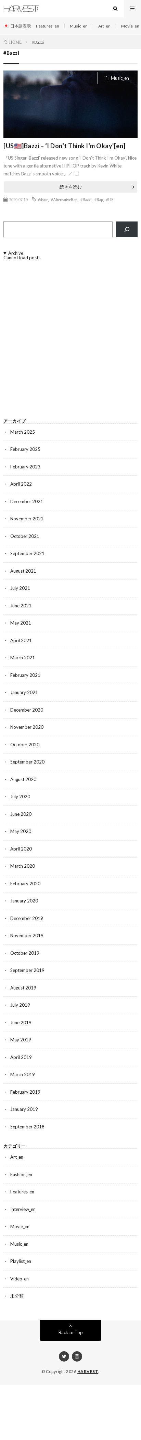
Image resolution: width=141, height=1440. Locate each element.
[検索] (127, 229)
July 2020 (20, 796)
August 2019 (23, 987)
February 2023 (25, 466)
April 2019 (21, 1057)
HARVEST (88, 1371)
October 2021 (24, 536)
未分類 (17, 1296)
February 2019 (25, 1092)
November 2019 (26, 935)
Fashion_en (21, 1174)
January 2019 (24, 1109)
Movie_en (130, 26)
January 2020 (24, 900)
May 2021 (20, 623)
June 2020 (20, 814)
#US (110, 199)
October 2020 (24, 744)
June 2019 (20, 1022)
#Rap (98, 199)
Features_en (47, 26)
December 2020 (26, 710)
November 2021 (26, 518)
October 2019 (24, 953)
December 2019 (26, 918)
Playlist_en (20, 1261)
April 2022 (21, 484)
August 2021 (23, 571)
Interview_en (23, 1209)
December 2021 (26, 501)
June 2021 (20, 605)
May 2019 (20, 1039)
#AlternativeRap (64, 199)
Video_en (19, 1278)
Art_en (104, 26)
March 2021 (22, 657)
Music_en (79, 26)
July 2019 (20, 1005)
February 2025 (25, 449)
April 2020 (21, 849)
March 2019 (22, 1074)
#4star (43, 199)
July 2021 (20, 588)
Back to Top (71, 1332)
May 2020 (20, 831)
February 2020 (25, 883)
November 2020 (26, 727)
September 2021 (27, 553)
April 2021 (21, 640)
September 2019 (27, 970)
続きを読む (71, 187)
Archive (15, 253)
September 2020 (27, 762)
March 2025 (22, 432)
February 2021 (25, 675)
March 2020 (22, 866)
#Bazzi (85, 199)
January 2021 (24, 692)
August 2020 (23, 779)
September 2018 (27, 1126)
